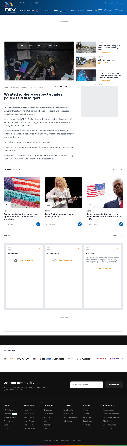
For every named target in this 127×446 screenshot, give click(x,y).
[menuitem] (22, 10)
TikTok (86, 410)
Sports (89, 10)
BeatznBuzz (48, 425)
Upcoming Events (71, 417)
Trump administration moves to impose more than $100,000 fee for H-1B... (104, 216)
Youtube (86, 425)
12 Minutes (13, 253)
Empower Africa (109, 425)
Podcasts (10, 414)
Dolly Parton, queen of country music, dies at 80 (60, 215)
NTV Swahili (29, 414)
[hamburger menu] (116, 10)
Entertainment (9, 421)
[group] (9, 359)
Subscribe (119, 3)
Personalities (109, 3)
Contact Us (107, 428)
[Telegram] (66, 86)
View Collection (26, 261)
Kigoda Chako (29, 428)
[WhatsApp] (71, 86)
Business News (10, 417)
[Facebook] (56, 86)
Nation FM (28, 410)
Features (30, 10)
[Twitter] (61, 86)
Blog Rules (107, 421)
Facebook (87, 421)
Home (22, 10)
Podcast (81, 10)
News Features (30, 421)
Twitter (86, 414)
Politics (48, 10)
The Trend (28, 425)
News (55, 10)
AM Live (90, 253)
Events (73, 10)
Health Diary (29, 417)
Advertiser (68, 421)
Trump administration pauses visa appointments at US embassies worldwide (21, 216)
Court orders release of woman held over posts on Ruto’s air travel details (109, 76)
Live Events (68, 410)
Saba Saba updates (106, 60)
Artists (46, 421)
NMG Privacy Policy (111, 417)
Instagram (87, 417)
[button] (118, 10)
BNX (45, 428)
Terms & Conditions (111, 414)
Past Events (68, 414)
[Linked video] (86, 47)
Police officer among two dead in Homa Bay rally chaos (109, 48)
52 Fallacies (53, 253)
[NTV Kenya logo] (10, 7)
